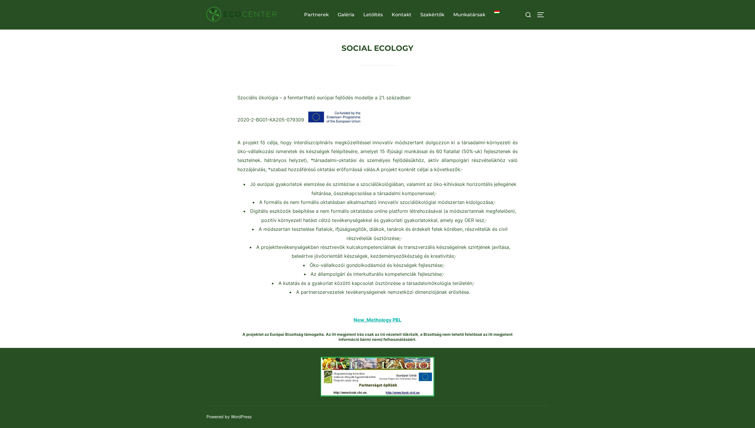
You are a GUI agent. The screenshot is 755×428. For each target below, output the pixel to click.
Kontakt (401, 14)
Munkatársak (469, 14)
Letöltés (373, 14)
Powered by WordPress (229, 416)
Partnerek (316, 14)
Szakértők (432, 14)
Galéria (346, 14)
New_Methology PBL (377, 320)
